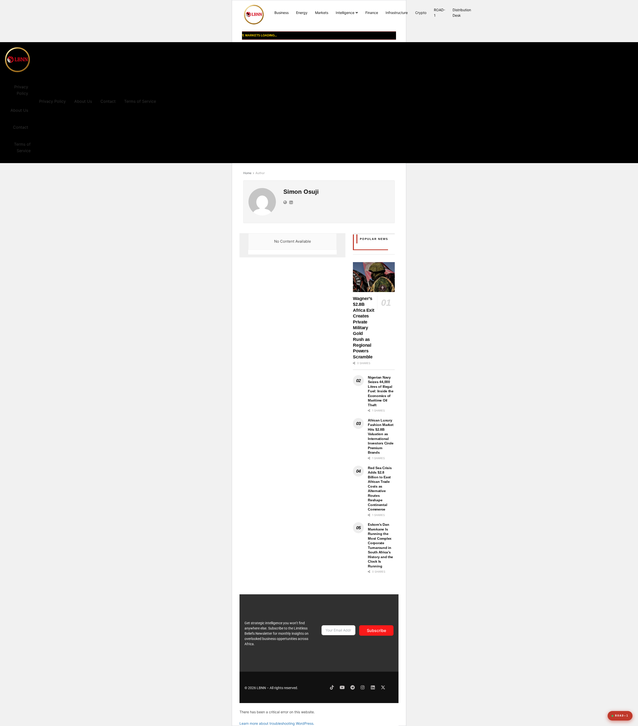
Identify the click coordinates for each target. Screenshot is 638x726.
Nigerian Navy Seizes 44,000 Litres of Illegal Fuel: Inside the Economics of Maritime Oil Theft (381, 391)
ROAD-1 (439, 12)
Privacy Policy (21, 90)
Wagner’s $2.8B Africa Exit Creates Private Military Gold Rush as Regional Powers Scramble (363, 327)
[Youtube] (342, 687)
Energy (302, 12)
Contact (20, 127)
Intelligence (345, 12)
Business (281, 12)
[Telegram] (352, 687)
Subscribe (376, 630)
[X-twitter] (383, 687)
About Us (19, 110)
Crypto (420, 12)
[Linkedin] (372, 687)
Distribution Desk (462, 12)
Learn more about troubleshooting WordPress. (276, 723)
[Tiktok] (331, 687)
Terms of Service (22, 147)
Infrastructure (397, 12)
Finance (371, 12)
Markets (321, 12)
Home (247, 173)
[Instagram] (362, 687)
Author (260, 173)
